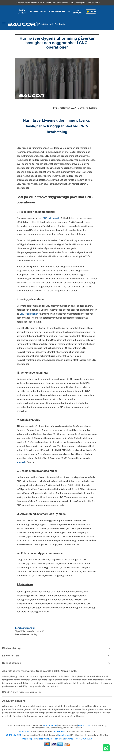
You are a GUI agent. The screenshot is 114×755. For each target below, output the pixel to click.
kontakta (21, 462)
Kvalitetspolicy (70, 739)
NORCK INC (24, 731)
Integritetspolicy (29, 739)
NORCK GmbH (50, 725)
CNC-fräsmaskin (52, 218)
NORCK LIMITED (13, 735)
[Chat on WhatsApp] (106, 748)
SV (92, 11)
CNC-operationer (29, 313)
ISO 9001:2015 (86, 739)
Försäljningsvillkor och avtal (50, 739)
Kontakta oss (84, 725)
